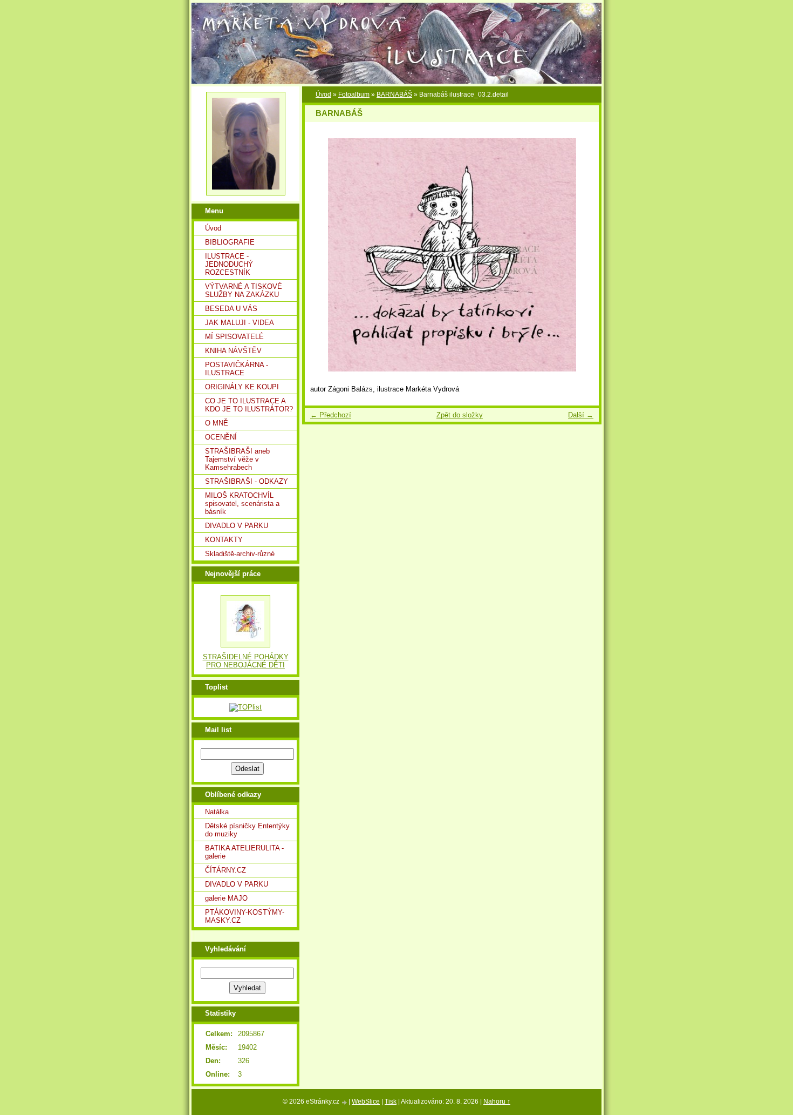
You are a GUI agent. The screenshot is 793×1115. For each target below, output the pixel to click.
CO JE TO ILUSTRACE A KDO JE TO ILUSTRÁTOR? (249, 405)
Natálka (217, 812)
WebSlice (366, 1101)
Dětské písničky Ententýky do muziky (247, 830)
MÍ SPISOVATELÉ (234, 337)
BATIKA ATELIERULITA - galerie (244, 852)
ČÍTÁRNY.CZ (225, 870)
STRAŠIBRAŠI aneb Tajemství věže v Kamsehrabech (237, 459)
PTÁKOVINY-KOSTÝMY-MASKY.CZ (244, 916)
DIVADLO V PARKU (236, 526)
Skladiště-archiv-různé (240, 554)
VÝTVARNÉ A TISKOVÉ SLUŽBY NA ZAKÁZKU (243, 290)
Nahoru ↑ (496, 1101)
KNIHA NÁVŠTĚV (233, 351)
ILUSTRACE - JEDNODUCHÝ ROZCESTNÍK (229, 264)
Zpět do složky (459, 415)
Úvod (213, 228)
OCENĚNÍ (221, 437)
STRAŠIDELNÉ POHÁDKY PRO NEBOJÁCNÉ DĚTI (246, 661)
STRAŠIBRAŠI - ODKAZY (246, 481)
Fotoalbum (354, 94)
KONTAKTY (224, 540)
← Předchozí (330, 415)
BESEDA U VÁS (231, 309)
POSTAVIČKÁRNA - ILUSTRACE (236, 369)
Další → (580, 415)
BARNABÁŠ (394, 94)
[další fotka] (581, 254)
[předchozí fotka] (322, 254)
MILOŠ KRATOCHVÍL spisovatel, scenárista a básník (242, 503)
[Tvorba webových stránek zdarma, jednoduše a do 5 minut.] (344, 1102)
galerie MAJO (226, 898)
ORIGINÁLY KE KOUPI (242, 387)
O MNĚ (216, 423)
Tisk (390, 1101)
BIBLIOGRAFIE (230, 242)
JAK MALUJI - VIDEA (239, 323)
